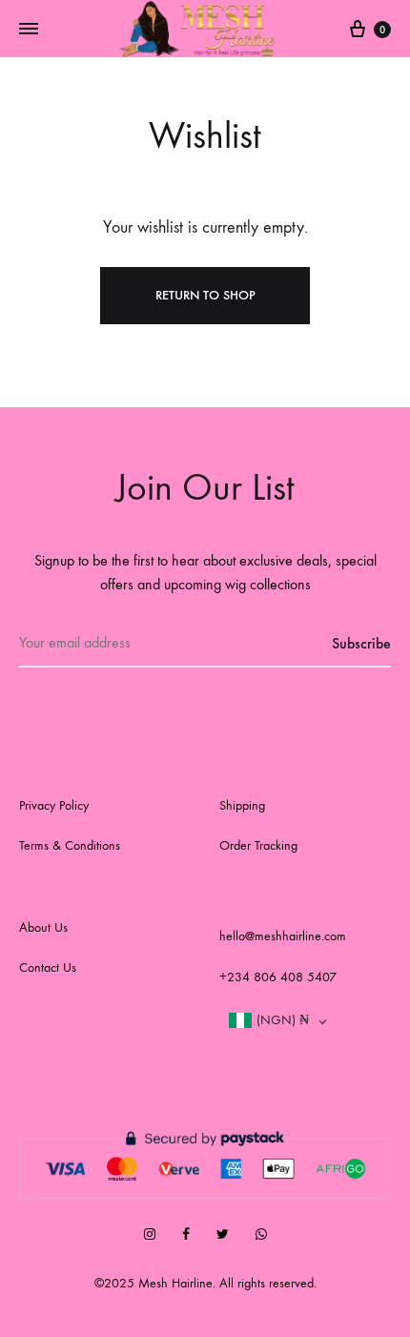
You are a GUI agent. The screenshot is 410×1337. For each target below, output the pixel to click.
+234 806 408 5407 (278, 977)
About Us (43, 927)
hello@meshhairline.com (282, 936)
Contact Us (47, 967)
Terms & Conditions (69, 845)
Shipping (242, 805)
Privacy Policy (54, 805)
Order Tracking (258, 845)
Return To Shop (205, 295)
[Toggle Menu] (28, 29)
